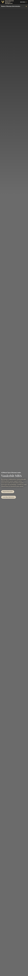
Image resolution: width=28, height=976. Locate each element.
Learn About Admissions (8, 497)
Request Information (8, 491)
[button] (23, 2)
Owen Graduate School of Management (9, 2)
